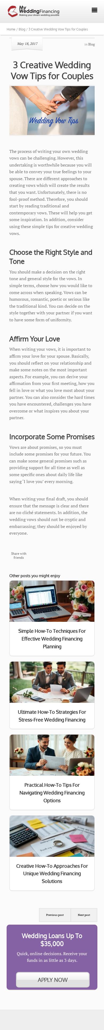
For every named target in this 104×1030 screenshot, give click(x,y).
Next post (84, 915)
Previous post (55, 915)
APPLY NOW (53, 979)
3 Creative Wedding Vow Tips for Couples (52, 70)
